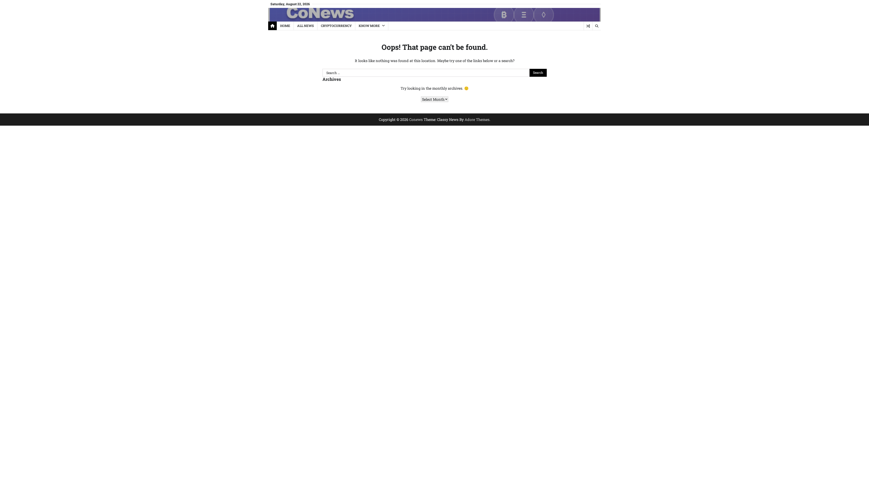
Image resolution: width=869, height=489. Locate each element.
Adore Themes (477, 119)
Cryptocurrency (336, 26)
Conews (416, 119)
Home (285, 26)
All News (305, 26)
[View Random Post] (588, 26)
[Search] (596, 26)
